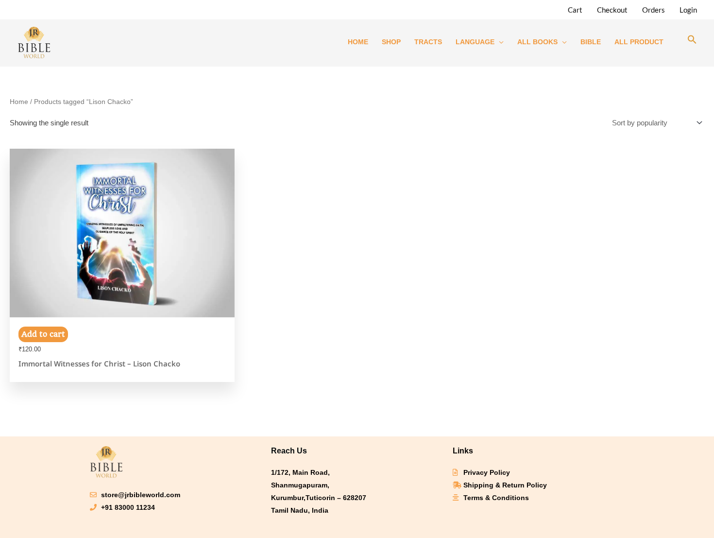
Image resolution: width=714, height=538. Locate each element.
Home (19, 101)
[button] (692, 42)
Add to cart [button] (43, 334)
